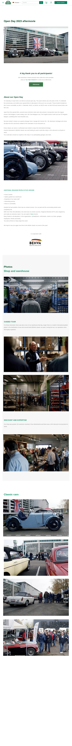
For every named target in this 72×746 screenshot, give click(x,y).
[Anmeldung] (51, 2)
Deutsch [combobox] (17, 2)
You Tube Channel (30, 79)
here (32, 214)
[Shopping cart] (46, 3)
